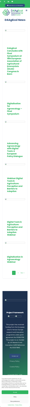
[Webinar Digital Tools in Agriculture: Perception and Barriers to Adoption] (15, 169)
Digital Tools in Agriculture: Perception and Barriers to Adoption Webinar (13, 200)
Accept (15, 392)
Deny (15, 396)
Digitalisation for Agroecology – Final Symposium (13, 85)
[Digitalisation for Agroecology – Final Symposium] (15, 90)
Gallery (17, 85)
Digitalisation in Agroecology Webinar (13, 243)
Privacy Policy (18, 405)
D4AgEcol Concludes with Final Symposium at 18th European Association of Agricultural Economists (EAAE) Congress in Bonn (15, 61)
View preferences (15, 401)
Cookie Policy (11, 405)
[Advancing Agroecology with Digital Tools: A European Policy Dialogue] (15, 130)
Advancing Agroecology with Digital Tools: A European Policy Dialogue (13, 122)
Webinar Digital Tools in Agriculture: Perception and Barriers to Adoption (15, 185)
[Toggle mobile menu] (27, 10)
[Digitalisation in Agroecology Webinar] (15, 247)
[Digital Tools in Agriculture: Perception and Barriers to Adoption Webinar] (15, 208)
